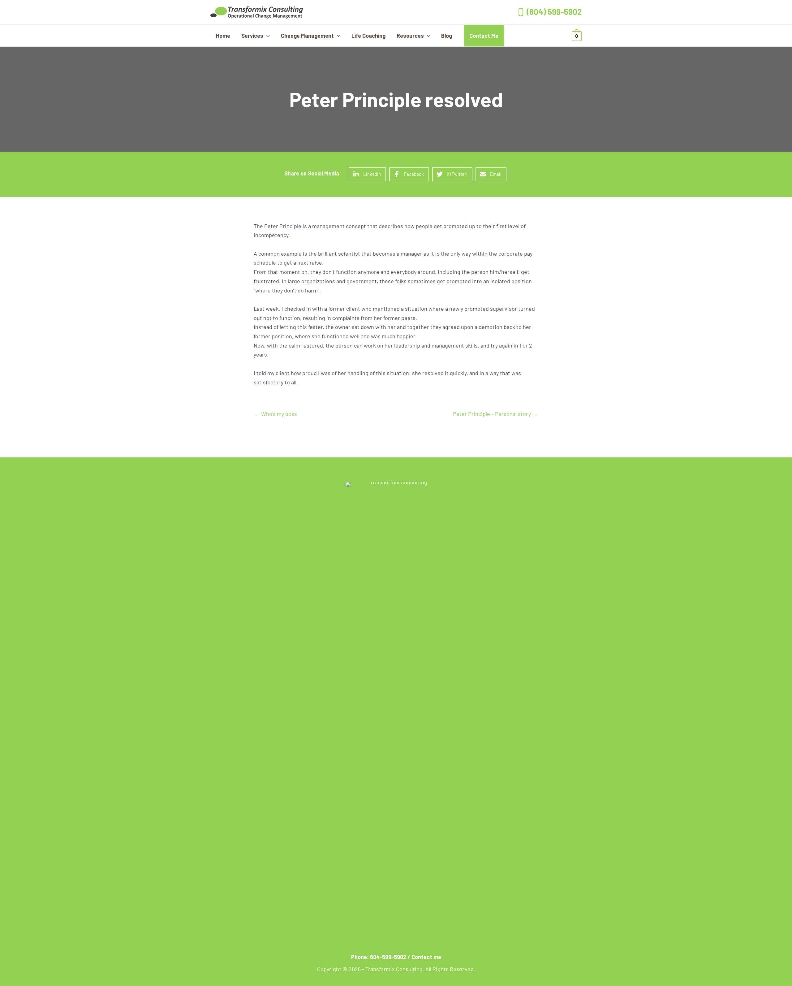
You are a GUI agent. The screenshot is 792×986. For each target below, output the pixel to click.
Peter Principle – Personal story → (495, 413)
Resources (410, 35)
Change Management (307, 35)
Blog (446, 35)
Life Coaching (368, 35)
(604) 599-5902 (554, 11)
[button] (266, 35)
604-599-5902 (388, 957)
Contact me (426, 957)
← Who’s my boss (275, 413)
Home (223, 35)
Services (252, 35)
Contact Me (483, 35)
